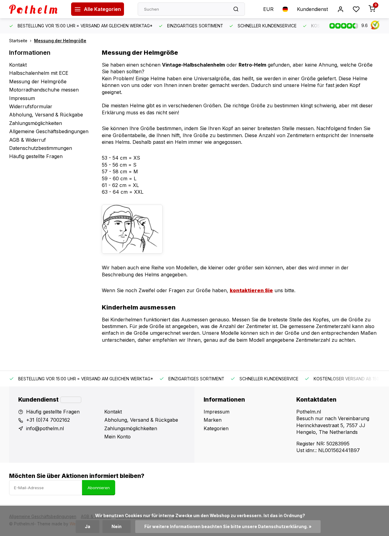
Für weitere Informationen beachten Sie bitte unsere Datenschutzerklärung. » (228, 526)
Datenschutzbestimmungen (40, 148)
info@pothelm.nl (45, 428)
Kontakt (18, 65)
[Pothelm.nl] (35, 9)
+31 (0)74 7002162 (48, 420)
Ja (87, 526)
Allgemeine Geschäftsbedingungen (48, 131)
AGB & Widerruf (27, 140)
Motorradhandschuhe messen (44, 90)
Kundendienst (312, 9)
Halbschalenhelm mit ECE (38, 73)
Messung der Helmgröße (60, 40)
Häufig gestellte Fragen (36, 156)
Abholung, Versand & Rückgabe (46, 115)
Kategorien (216, 428)
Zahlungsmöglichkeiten (35, 123)
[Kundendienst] (70, 399)
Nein (117, 526)
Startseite (18, 40)
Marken (213, 420)
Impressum (22, 98)
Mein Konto (117, 437)
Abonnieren (99, 487)
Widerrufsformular (30, 106)
